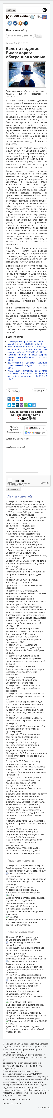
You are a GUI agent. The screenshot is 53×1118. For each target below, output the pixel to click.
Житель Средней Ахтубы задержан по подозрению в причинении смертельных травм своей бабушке (25, 659)
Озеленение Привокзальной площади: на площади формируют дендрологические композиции (25, 670)
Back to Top (44, 1107)
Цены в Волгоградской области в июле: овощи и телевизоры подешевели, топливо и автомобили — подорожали (26, 521)
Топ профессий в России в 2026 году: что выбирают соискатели (23, 688)
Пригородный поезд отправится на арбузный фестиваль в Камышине (25, 712)
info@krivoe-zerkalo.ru (19, 1099)
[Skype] (30, 405)
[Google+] (21, 399)
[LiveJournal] (17, 405)
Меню (11, 10)
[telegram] (34, 405)
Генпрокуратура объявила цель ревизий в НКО (25, 945)
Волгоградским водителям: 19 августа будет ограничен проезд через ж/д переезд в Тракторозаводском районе (26, 594)
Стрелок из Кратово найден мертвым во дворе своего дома (26, 981)
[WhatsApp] (26, 405)
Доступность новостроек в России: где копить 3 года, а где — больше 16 (26, 555)
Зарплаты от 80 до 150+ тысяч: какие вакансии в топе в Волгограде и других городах (24, 704)
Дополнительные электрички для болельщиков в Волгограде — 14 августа (23, 737)
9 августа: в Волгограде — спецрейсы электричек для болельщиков (25, 788)
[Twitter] (9, 405)
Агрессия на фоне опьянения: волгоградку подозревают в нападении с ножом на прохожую (26, 850)
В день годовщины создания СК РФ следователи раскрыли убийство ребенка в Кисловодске (26, 1022)
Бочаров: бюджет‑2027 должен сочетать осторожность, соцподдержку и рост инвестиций (25, 804)
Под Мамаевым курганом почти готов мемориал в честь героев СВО (23, 639)
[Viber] (21, 405)
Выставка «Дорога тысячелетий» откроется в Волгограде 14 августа (25, 720)
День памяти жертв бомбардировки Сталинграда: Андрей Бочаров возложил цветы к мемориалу (25, 504)
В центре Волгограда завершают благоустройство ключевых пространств (26, 772)
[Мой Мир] (17, 399)
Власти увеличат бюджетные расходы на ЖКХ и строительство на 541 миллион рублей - (27, 349)
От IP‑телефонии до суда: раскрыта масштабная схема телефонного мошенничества (24, 780)
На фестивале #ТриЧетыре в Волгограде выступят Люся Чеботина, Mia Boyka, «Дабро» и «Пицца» (25, 648)
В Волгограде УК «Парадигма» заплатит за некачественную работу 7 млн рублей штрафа (25, 1001)
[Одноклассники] (13, 399)
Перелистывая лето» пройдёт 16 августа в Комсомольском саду (25, 696)
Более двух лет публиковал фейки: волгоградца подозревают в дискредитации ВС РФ (25, 832)
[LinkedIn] (13, 405)
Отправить (13, 489)
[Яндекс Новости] (35, 428)
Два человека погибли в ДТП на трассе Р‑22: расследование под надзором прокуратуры (26, 512)
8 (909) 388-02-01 (31, 1084)
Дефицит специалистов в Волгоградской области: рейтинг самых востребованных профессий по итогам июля (26, 621)
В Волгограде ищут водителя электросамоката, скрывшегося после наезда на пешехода (26, 764)
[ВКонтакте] (9, 399)
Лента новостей (20, 496)
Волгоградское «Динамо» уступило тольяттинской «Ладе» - (27, 365)
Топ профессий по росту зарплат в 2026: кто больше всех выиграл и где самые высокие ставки (26, 796)
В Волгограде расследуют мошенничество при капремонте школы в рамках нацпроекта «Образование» (22, 746)
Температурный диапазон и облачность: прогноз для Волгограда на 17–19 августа (24, 631)
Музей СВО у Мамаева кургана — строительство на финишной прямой (26, 823)
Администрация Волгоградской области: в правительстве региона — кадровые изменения (24, 583)
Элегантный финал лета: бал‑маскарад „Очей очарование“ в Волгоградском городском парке (26, 547)
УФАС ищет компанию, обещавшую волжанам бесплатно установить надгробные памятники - (27, 374)
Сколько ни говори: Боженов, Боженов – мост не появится (26, 964)
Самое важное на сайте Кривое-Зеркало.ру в (26, 413)
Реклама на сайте (12, 1103)
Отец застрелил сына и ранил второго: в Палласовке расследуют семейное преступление (26, 604)
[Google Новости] (35, 432)
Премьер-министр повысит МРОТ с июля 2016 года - (27, 342)
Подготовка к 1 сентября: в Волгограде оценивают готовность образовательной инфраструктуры (25, 841)
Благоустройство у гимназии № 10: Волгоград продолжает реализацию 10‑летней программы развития (26, 813)
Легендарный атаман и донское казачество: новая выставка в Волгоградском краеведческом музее (26, 612)
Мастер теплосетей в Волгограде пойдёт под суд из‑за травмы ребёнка (25, 729)
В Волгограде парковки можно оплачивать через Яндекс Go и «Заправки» (26, 756)
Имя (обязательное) (15, 447)
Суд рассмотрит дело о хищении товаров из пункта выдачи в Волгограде (26, 563)
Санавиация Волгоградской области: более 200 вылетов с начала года (21, 680)
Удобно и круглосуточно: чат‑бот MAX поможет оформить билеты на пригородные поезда (25, 573)
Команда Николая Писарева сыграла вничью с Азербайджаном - (27, 357)
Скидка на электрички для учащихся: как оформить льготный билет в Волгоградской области (25, 539)
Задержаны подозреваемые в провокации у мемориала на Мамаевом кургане (23, 531)
